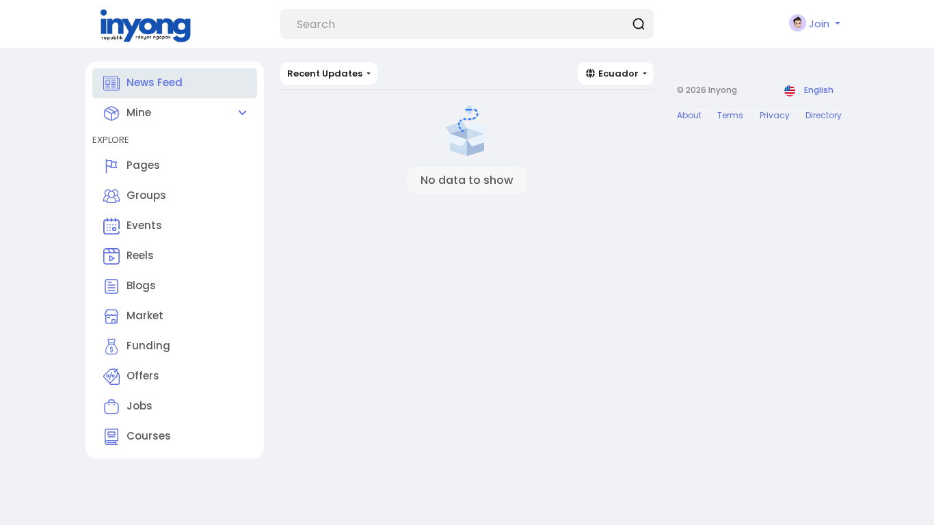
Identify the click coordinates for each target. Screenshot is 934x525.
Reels (140, 255)
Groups (146, 195)
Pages (143, 165)
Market (144, 315)
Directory (823, 115)
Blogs (141, 285)
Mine (138, 112)
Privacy (775, 115)
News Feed (154, 82)
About (689, 115)
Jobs (139, 406)
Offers (142, 375)
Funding (148, 345)
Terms (730, 115)
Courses (148, 436)
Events (144, 225)
